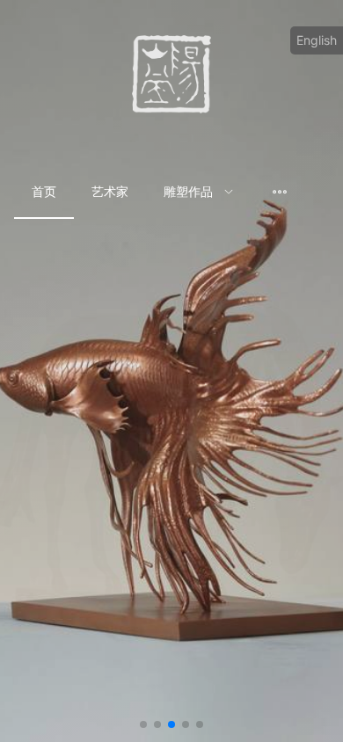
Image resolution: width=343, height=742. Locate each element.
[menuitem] (199, 192)
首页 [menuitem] (44, 191)
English (316, 40)
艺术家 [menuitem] (109, 191)
